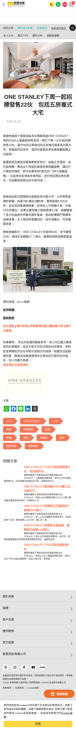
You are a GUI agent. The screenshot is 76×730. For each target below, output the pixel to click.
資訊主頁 (8, 28)
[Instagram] (15, 667)
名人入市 (8, 35)
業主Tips (23, 35)
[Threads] (6, 667)
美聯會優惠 (53, 35)
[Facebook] (24, 667)
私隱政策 (19, 688)
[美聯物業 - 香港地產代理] (16, 4)
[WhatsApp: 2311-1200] (58, 4)
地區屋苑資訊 (58, 28)
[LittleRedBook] (42, 667)
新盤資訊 (42, 28)
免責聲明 (7, 688)
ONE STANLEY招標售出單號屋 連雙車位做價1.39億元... (47, 527)
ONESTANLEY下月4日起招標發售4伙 (46, 547)
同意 (38, 723)
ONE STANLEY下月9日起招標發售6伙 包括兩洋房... (47, 469)
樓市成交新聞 (25, 28)
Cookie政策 (33, 688)
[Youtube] (33, 667)
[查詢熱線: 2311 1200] (51, 4)
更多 (15, 364)
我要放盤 (62, 694)
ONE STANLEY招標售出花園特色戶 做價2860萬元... (48, 508)
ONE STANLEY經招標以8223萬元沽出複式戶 (47, 488)
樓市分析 (37, 35)
